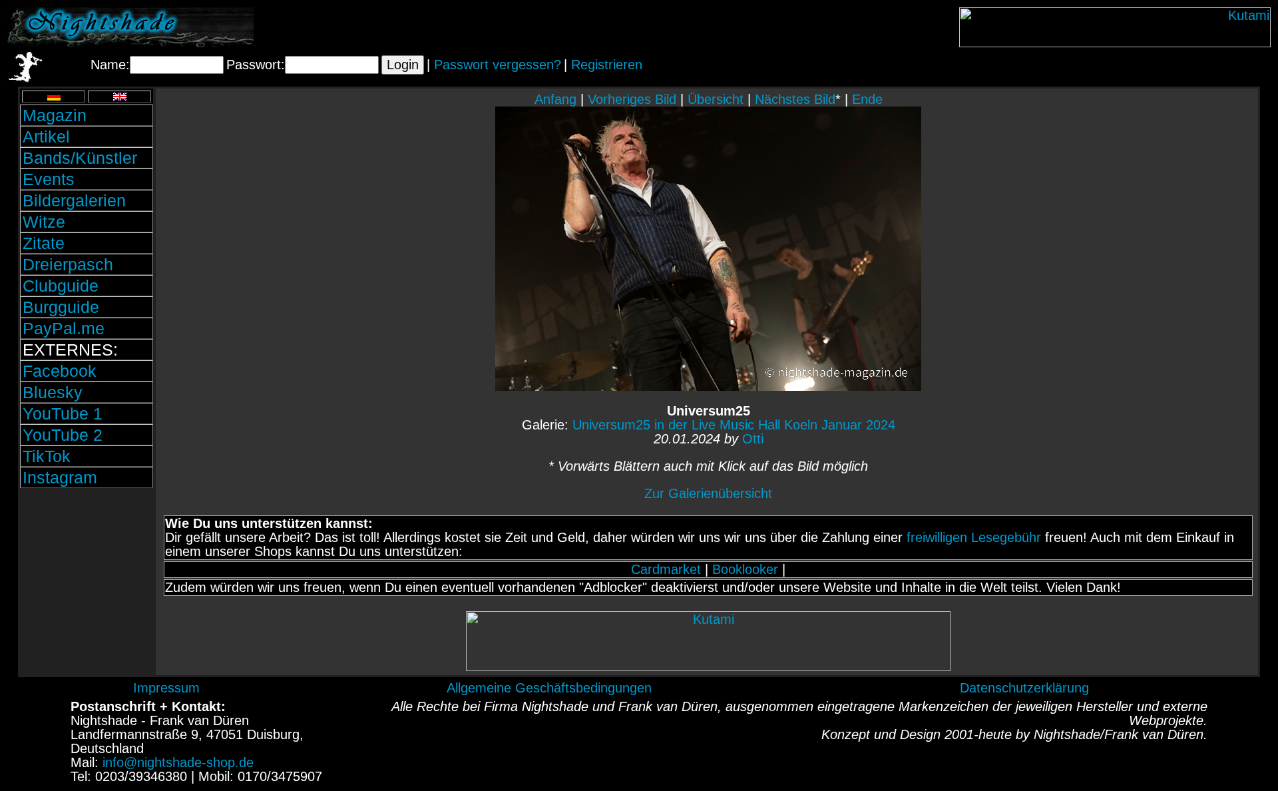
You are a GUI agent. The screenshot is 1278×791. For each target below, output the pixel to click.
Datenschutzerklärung (1024, 687)
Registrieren (606, 64)
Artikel (46, 136)
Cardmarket (666, 569)
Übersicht (716, 99)
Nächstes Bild (795, 99)
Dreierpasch (68, 264)
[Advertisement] (86, 581)
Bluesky (53, 392)
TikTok (47, 456)
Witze (44, 221)
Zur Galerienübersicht (708, 493)
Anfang (555, 99)
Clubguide (61, 285)
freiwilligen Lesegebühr (974, 537)
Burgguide (61, 307)
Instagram (60, 477)
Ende (867, 99)
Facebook (60, 371)
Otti (752, 438)
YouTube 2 (63, 434)
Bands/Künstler (80, 157)
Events (49, 179)
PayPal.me (64, 328)
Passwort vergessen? (497, 64)
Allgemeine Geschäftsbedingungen (549, 687)
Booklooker (745, 569)
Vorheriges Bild (632, 99)
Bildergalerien (74, 200)
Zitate (44, 243)
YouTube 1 (63, 413)
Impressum (166, 687)
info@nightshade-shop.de (178, 762)
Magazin (55, 115)
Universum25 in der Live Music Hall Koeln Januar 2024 (733, 424)
